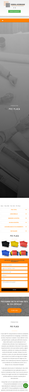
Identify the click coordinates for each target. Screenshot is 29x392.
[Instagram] (15, 7)
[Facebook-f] (13, 7)
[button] (2, 20)
